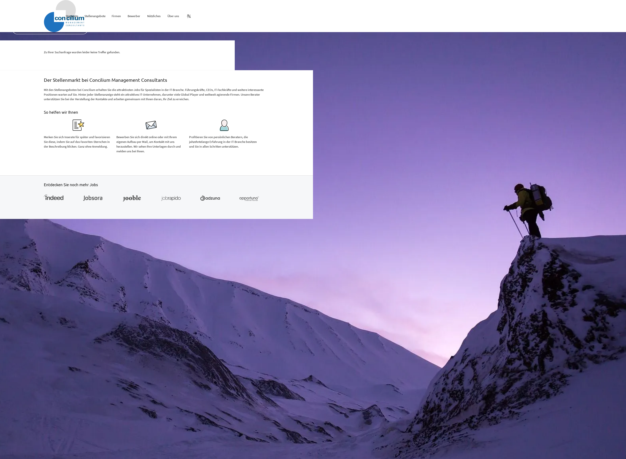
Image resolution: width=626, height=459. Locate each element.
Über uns (173, 16)
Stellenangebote (94, 16)
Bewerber (134, 16)
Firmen (116, 16)
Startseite (72, 16)
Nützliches (154, 16)
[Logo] (48, 16)
